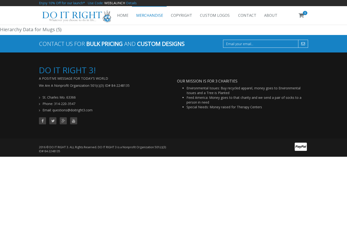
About (270, 15)
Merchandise (149, 15)
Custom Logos (215, 15)
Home (122, 15)
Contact (247, 15)
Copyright (181, 15)
